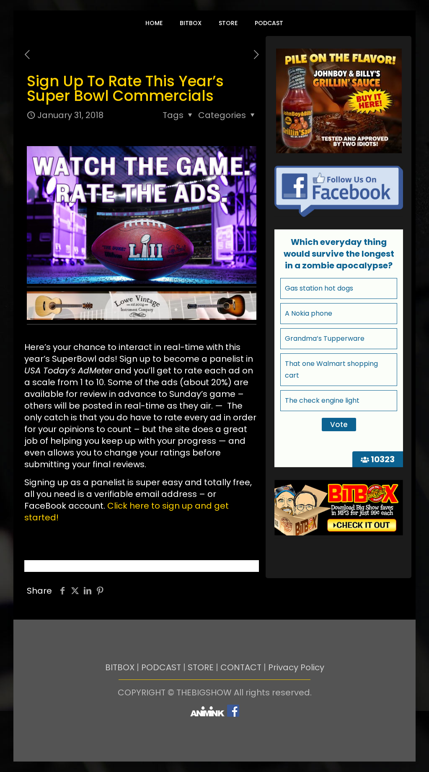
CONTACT (240, 667)
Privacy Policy (296, 667)
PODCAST (161, 667)
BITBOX (119, 667)
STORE (201, 667)
